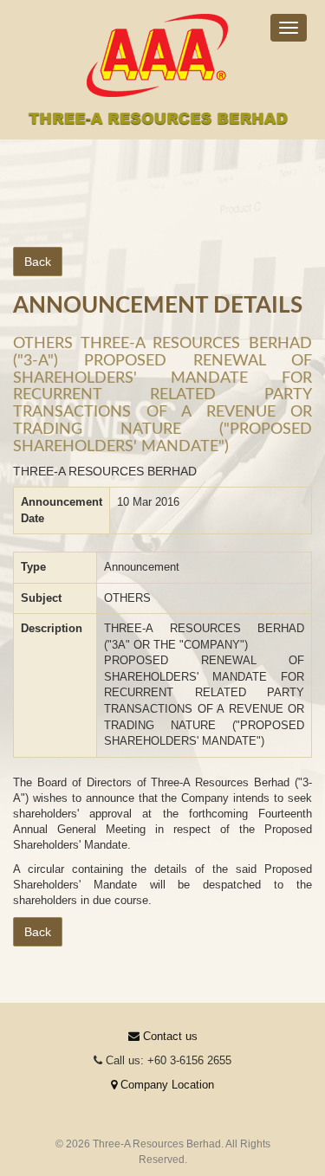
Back (37, 261)
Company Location (165, 1084)
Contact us (169, 1036)
